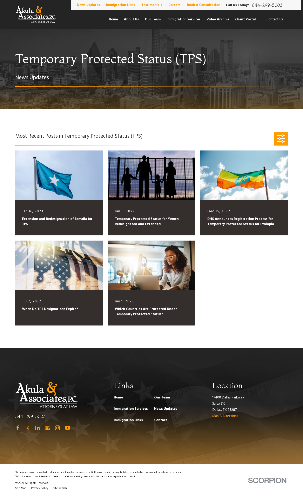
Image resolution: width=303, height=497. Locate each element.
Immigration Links (120, 5)
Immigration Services (131, 409)
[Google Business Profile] (47, 427)
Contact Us (275, 19)
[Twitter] (27, 427)
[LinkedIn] (37, 427)
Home (118, 397)
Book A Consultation (203, 5)
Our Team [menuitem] (153, 19)
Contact (160, 420)
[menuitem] (20, 488)
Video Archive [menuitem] (218, 19)
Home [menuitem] (113, 19)
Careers (174, 5)
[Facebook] (17, 427)
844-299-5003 (267, 5)
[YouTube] (67, 427)
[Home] (35, 14)
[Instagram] (57, 427)
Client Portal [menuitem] (245, 19)
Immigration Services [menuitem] (184, 19)
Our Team (162, 397)
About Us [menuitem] (131, 19)
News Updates (88, 5)
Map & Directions (225, 416)
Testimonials (151, 5)
